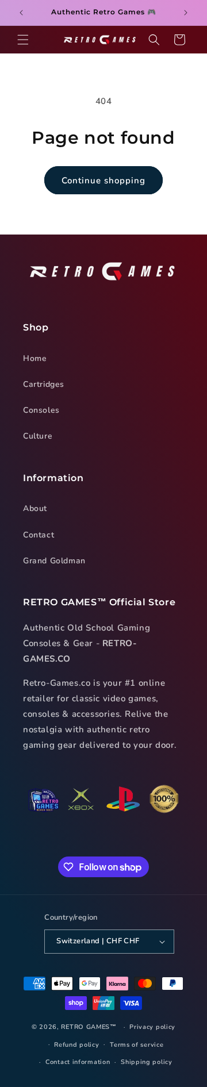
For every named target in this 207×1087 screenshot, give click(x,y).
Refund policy (76, 1044)
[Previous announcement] (21, 12)
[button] (23, 39)
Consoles (41, 410)
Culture (37, 436)
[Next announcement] (185, 12)
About (35, 508)
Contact (38, 534)
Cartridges (43, 384)
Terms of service (136, 1044)
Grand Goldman (54, 560)
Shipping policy (146, 1062)
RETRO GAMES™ (88, 1027)
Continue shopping (103, 180)
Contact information (77, 1062)
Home (35, 358)
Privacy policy (152, 1027)
